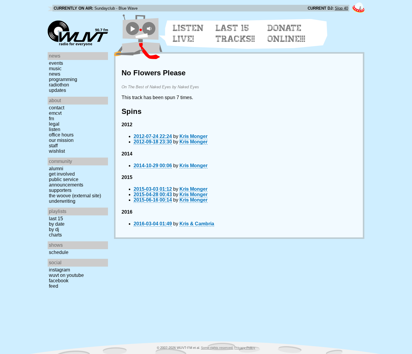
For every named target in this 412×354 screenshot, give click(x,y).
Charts (55, 234)
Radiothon (59, 84)
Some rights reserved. (217, 347)
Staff (53, 145)
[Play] (132, 28)
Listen (54, 129)
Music (55, 68)
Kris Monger (193, 136)
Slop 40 (341, 8)
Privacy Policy (244, 347)
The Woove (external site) (75, 195)
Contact (56, 107)
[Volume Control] (150, 28)
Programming (63, 79)
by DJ (54, 229)
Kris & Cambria (196, 223)
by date (57, 224)
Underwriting (62, 201)
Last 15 (56, 218)
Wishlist (57, 151)
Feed (53, 286)
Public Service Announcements (66, 182)
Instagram (59, 269)
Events (56, 63)
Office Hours (61, 134)
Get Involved (62, 174)
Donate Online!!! (287, 33)
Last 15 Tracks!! (235, 33)
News (54, 74)
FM (51, 118)
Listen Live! (188, 33)
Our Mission (61, 140)
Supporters (60, 190)
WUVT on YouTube (66, 275)
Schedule (58, 252)
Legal (54, 124)
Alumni (56, 168)
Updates (57, 90)
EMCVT (55, 113)
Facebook (58, 280)
